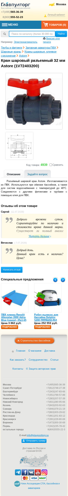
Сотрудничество (38, 359)
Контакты (17, 368)
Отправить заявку (35, 440)
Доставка (49, 350)
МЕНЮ (13, 24)
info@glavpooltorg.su (38, 435)
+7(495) (12, 11)
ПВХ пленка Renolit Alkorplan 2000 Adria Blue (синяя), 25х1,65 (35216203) (13, 318)
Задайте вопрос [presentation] (37, 174)
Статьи (54, 359)
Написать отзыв (11, 269)
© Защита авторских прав (41, 368)
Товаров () (57, 24)
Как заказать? (18, 359)
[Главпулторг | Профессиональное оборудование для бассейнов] (15, 6)
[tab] (13, 174)
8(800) (13, 17)
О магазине (34, 350)
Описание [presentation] (13, 174)
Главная (20, 350)
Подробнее (9, 327)
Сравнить (58, 164)
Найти (61, 33)
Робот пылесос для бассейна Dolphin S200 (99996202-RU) (46, 317)
